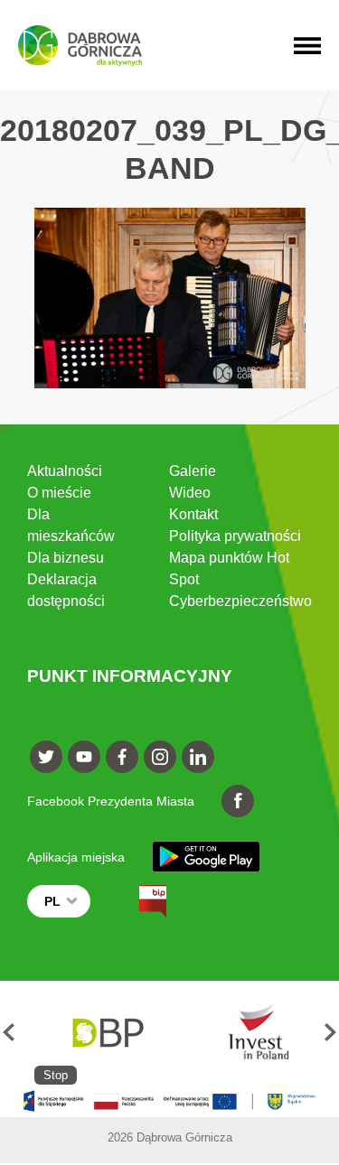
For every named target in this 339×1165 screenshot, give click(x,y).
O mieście (59, 492)
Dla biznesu (65, 557)
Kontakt (193, 514)
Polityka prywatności (235, 536)
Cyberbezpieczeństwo (240, 601)
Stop (55, 1075)
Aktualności (64, 471)
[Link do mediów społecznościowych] (46, 757)
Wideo (190, 492)
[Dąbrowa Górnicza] (80, 45)
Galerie (192, 471)
